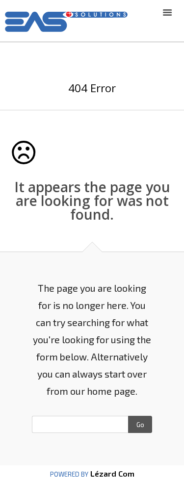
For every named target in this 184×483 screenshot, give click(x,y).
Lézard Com (111, 473)
